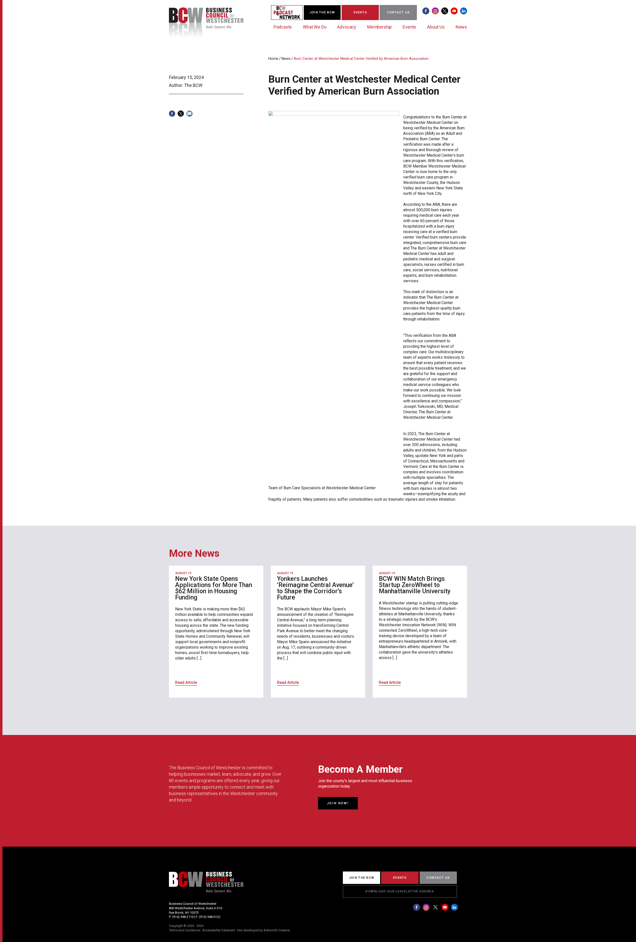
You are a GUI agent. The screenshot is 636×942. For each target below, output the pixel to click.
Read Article (186, 682)
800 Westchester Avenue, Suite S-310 (195, 908)
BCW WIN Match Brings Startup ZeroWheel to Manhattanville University (414, 585)
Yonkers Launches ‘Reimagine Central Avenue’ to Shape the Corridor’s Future (315, 588)
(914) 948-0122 (209, 917)
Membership (379, 27)
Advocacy (346, 27)
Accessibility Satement (218, 930)
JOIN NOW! (338, 803)
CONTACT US (398, 12)
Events (409, 27)
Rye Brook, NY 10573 (184, 912)
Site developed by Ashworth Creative (263, 930)
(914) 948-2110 (183, 917)
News (461, 27)
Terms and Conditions (184, 930)
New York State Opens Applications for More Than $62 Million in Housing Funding (213, 588)
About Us (436, 27)
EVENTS (360, 12)
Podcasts (283, 27)
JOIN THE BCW (322, 12)
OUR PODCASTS (290, 12)
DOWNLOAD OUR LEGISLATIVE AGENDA (399, 891)
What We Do (314, 27)
